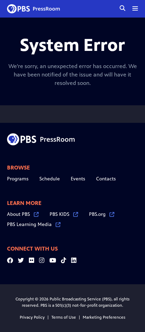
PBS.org (97, 214)
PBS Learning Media (29, 224)
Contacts (106, 179)
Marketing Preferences (104, 317)
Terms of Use (63, 317)
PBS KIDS (59, 214)
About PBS (18, 214)
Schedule (49, 179)
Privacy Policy (32, 317)
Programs (18, 179)
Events (78, 179)
